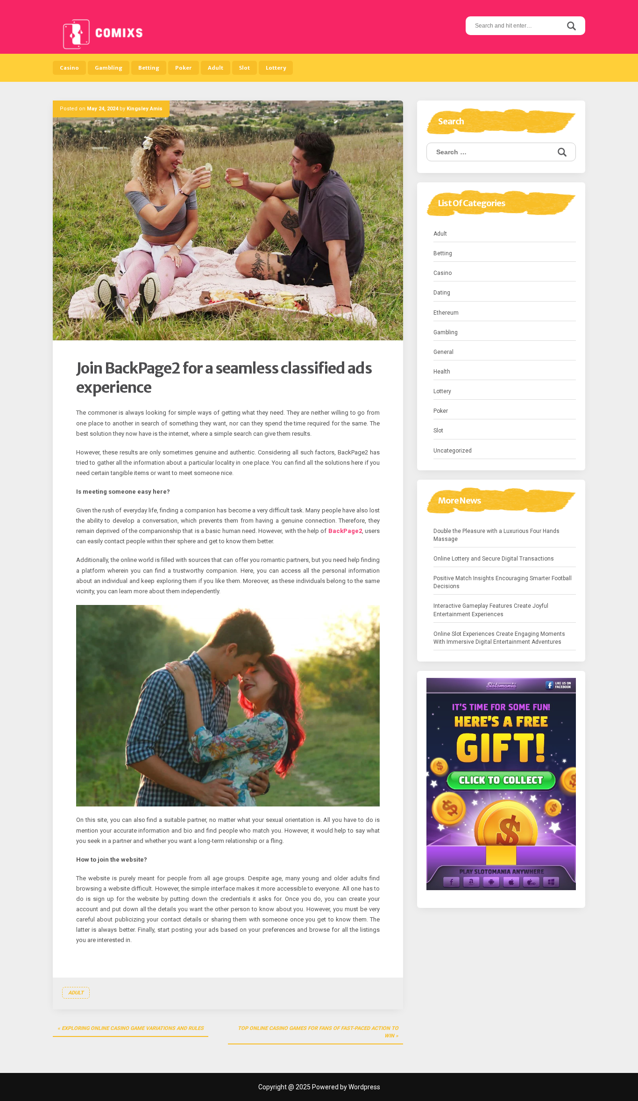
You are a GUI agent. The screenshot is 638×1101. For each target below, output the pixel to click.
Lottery (276, 68)
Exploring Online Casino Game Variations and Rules (133, 1028)
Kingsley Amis (145, 109)
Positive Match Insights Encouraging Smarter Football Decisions (502, 582)
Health (441, 371)
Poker (183, 68)
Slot (244, 68)
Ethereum (446, 312)
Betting (148, 68)
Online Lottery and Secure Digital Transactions (493, 558)
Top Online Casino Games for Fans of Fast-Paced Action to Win (318, 1032)
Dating (441, 292)
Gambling (108, 68)
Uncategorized (452, 450)
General (443, 352)
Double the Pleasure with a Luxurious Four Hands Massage (496, 535)
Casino (69, 68)
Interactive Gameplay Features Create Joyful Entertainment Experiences (490, 610)
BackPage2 (345, 530)
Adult (215, 68)
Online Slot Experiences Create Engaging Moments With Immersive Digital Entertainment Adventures (499, 638)
